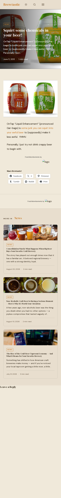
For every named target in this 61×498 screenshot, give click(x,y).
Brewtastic (11, 4)
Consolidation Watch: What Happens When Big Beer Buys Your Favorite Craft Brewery (29, 250)
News (7, 24)
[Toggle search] (34, 4)
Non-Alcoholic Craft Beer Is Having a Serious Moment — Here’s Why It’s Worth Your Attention (29, 302)
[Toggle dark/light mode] (26, 4)
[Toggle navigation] (43, 4)
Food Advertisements (32, 157)
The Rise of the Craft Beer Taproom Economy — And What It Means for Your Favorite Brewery (29, 354)
